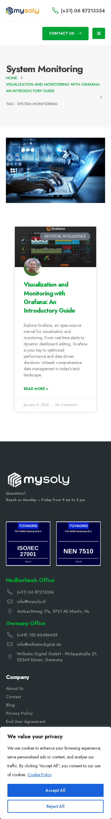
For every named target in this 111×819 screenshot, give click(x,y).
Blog (10, 705)
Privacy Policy (19, 713)
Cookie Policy (40, 775)
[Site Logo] (22, 11)
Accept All (55, 790)
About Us (14, 688)
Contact (13, 697)
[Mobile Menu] (98, 33)
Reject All (55, 806)
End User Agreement (25, 721)
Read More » (36, 388)
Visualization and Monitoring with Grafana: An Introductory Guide (49, 297)
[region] (55, 773)
